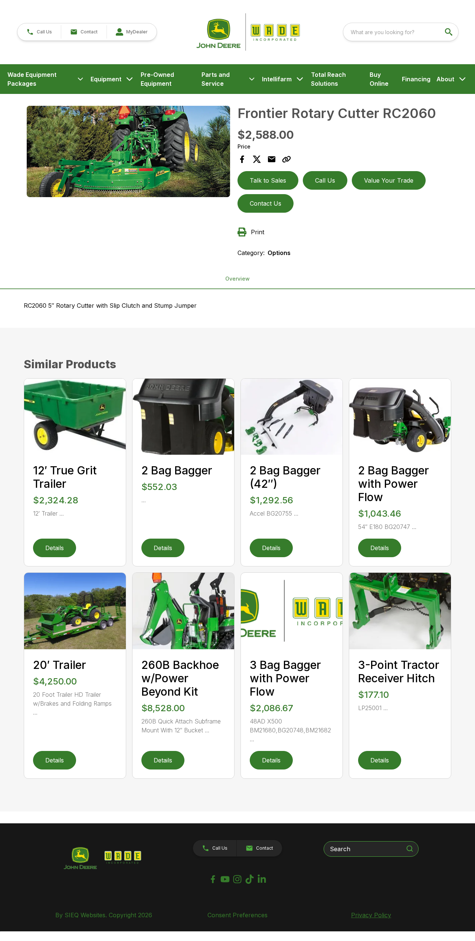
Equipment (106, 79)
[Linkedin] (261, 879)
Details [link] (54, 548)
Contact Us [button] (265, 203)
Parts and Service (216, 79)
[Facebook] (212, 879)
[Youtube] (225, 879)
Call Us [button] (325, 180)
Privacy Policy (371, 915)
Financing (416, 79)
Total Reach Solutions (328, 79)
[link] (132, 32)
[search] (449, 31)
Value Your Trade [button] (388, 180)
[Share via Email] (271, 159)
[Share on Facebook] (242, 159)
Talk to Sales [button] (268, 180)
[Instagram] (237, 879)
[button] (39, 32)
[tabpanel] (128, 153)
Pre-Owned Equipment (157, 79)
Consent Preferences (237, 915)
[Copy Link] (286, 159)
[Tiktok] (249, 879)
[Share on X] (256, 159)
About (445, 79)
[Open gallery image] (128, 151)
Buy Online (379, 79)
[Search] (409, 848)
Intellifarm (277, 79)
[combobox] (400, 32)
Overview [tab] (237, 278)
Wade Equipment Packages (31, 79)
